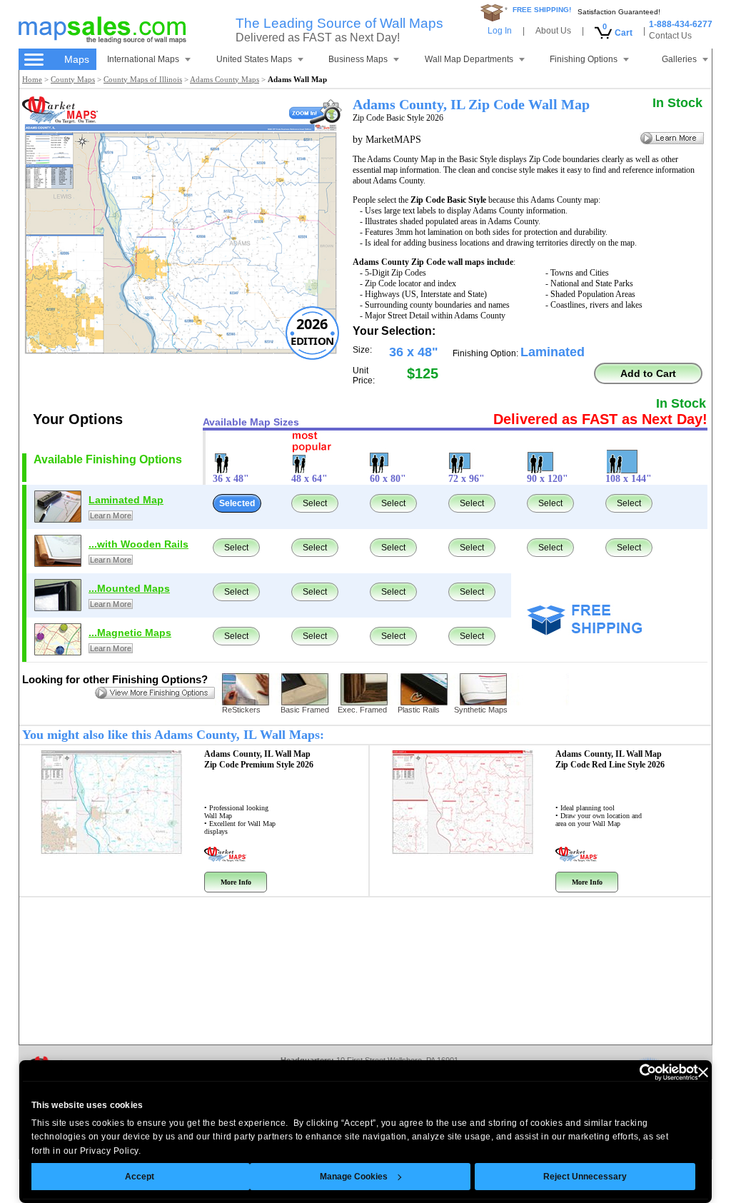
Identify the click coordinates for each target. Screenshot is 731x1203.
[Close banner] (703, 1072)
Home (32, 79)
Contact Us (670, 36)
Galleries (679, 59)
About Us (553, 31)
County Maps (73, 79)
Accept (139, 1177)
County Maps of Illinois (143, 79)
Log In (500, 31)
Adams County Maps (224, 79)
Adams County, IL (258, 759)
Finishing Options (583, 59)
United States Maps (254, 59)
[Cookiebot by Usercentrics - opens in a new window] (635, 1072)
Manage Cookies (354, 1177)
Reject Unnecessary (585, 1177)
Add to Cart (648, 373)
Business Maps (358, 59)
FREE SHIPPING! (542, 10)
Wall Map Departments (469, 59)
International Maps (143, 59)
